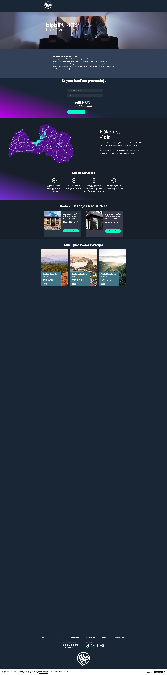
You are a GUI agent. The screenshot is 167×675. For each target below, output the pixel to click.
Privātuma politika (43, 673)
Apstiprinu (158, 672)
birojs (64, 647)
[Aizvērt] (165, 672)
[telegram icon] (102, 645)
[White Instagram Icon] (92, 645)
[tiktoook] (88, 645)
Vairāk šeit (149, 672)
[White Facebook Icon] (97, 645)
